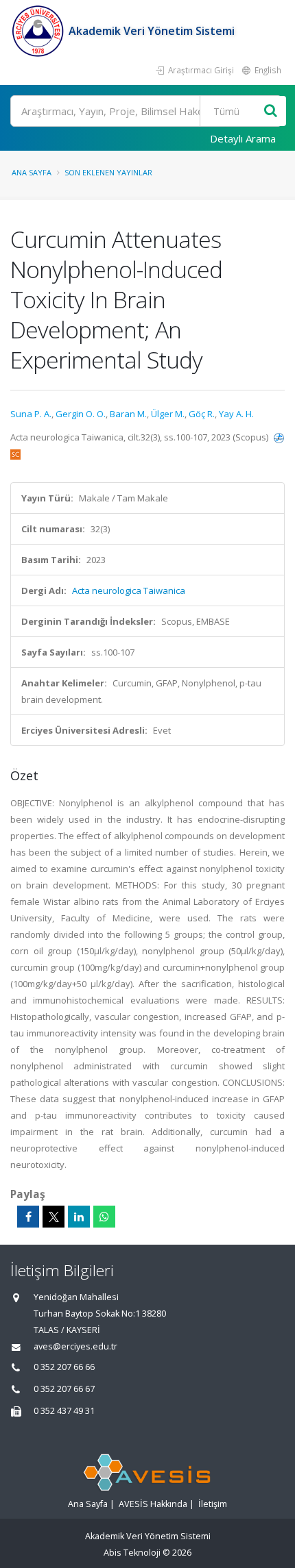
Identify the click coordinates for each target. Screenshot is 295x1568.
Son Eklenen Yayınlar (108, 172)
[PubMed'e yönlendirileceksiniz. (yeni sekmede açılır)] (279, 437)
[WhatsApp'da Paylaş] (104, 1217)
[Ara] (270, 111)
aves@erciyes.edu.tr (75, 1346)
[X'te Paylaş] (53, 1217)
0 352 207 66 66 (64, 1367)
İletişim (212, 1504)
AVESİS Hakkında (153, 1504)
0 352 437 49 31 (64, 1411)
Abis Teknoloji (132, 1552)
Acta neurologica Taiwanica (128, 590)
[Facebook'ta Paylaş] (28, 1217)
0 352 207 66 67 (64, 1389)
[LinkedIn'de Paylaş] (79, 1217)
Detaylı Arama (243, 138)
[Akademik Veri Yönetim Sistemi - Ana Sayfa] (39, 31)
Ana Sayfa (31, 172)
